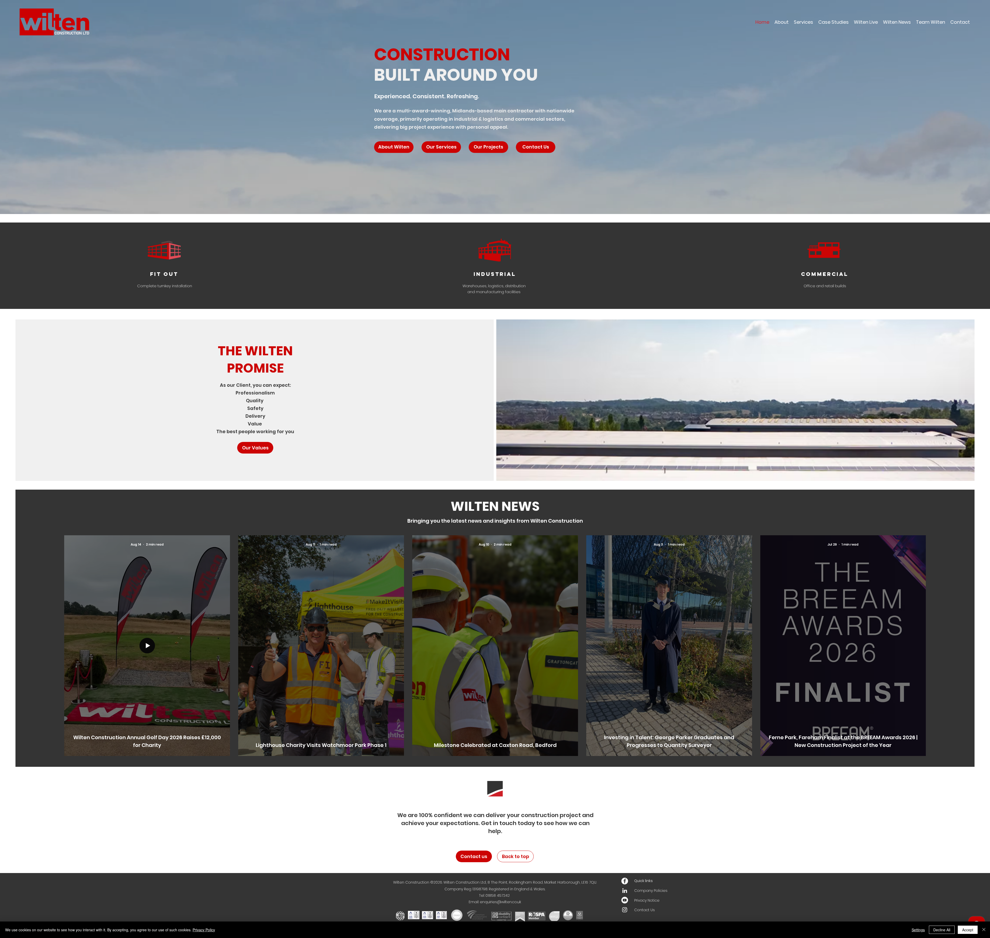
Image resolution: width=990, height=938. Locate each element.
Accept (967, 929)
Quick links (643, 880)
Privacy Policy (204, 929)
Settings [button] (918, 929)
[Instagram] (624, 909)
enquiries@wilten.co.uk (500, 901)
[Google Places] (624, 881)
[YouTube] (624, 900)
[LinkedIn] (624, 890)
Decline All (941, 929)
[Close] (984, 930)
